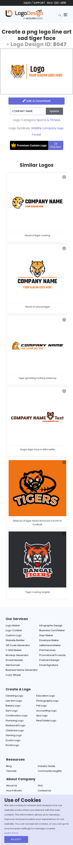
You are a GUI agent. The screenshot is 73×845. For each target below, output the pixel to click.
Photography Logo (47, 701)
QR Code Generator (18, 645)
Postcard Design (49, 660)
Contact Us (44, 790)
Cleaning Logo (14, 695)
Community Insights (50, 771)
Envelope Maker (49, 640)
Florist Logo (12, 745)
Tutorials (11, 771)
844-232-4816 (56, 3)
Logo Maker (13, 625)
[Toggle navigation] (65, 14)
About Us (11, 785)
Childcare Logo (15, 730)
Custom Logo (14, 635)
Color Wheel (13, 675)
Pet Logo (41, 705)
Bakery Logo (13, 705)
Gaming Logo (14, 735)
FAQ (40, 785)
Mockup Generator (17, 655)
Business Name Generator (22, 670)
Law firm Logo (14, 701)
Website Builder (15, 640)
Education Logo (45, 695)
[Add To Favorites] (63, 178)
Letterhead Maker (50, 645)
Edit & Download (38, 101)
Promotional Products (52, 655)
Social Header (14, 660)
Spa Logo (42, 715)
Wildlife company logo (47, 128)
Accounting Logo (46, 710)
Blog (9, 766)
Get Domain (13, 665)
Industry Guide (46, 766)
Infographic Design (50, 625)
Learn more (11, 833)
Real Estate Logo (46, 720)
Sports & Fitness (48, 120)
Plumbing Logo (15, 720)
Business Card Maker (52, 630)
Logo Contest (14, 630)
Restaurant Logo (15, 725)
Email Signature (48, 665)
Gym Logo (12, 710)
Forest (36, 134)
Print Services (47, 650)
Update (54, 111)
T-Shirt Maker (14, 650)
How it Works (14, 790)
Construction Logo (17, 715)
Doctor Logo (13, 740)
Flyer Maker (46, 635)
